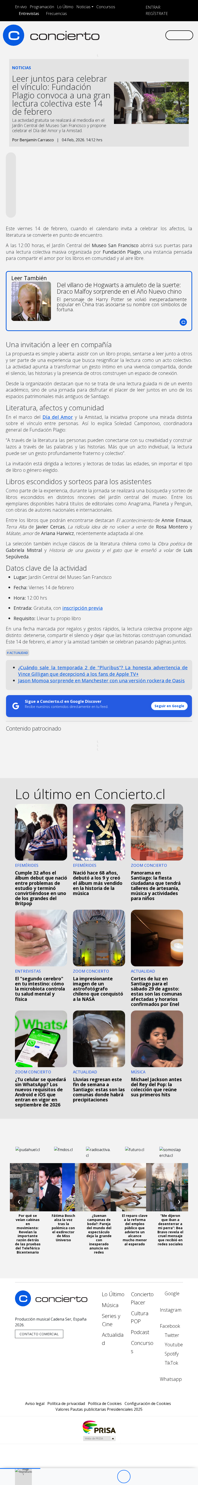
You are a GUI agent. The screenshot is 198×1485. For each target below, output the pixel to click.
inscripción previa (82, 608)
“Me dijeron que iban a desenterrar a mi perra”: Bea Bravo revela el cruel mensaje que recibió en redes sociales (170, 1229)
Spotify (171, 1353)
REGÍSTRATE (156, 13)
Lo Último (65, 6)
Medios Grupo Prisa (99, 1438)
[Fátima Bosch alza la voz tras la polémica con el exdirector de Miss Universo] (63, 1187)
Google (171, 1293)
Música (110, 1305)
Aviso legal (34, 1403)
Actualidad (18, 653)
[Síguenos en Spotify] (146, 35)
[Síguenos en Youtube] (138, 35)
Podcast (140, 1332)
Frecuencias (56, 13)
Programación (42, 6)
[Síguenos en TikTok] (153, 35)
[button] (20, 1468)
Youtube (173, 1344)
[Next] (150, 1476)
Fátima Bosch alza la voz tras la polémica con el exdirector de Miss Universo (63, 1227)
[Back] (97, 1476)
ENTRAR (152, 7)
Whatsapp (171, 1379)
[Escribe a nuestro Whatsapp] (161, 35)
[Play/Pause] (123, 1476)
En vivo (21, 6)
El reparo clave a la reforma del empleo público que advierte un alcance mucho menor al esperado (135, 1229)
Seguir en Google (169, 706)
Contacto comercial (39, 1334)
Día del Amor (57, 417)
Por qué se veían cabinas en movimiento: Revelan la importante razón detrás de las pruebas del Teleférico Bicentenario (28, 1233)
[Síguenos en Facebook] (122, 35)
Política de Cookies (105, 1403)
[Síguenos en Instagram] (115, 35)
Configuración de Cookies (148, 1403)
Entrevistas (29, 13)
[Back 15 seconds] (110, 1476)
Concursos (105, 6)
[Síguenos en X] (130, 35)
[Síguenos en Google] (107, 35)
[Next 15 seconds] (137, 1476)
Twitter (171, 1335)
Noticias (83, 6)
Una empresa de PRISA (99, 1427)
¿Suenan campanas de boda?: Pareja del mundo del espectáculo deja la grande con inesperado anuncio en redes (99, 1233)
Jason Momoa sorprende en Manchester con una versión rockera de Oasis (101, 680)
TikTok (170, 1363)
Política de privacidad (66, 1403)
